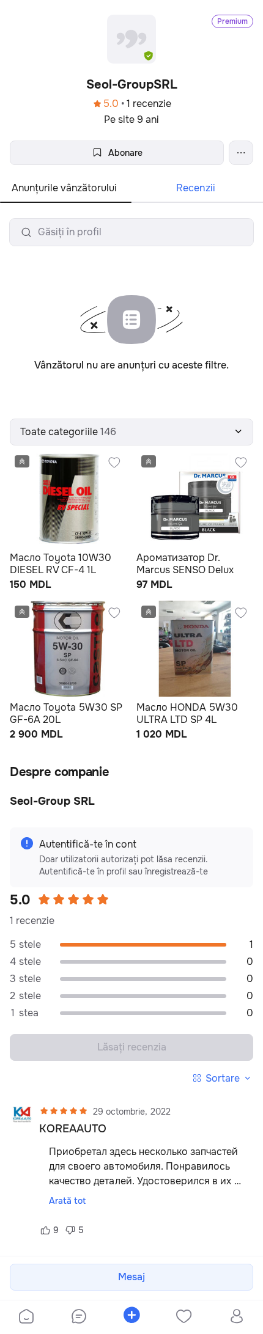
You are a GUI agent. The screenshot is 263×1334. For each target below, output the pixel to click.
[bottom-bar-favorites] (184, 1317)
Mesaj (131, 1276)
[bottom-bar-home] (26, 1317)
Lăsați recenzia (131, 1047)
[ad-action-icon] (114, 462)
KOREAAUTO (72, 1128)
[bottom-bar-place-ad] (131, 1317)
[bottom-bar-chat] (79, 1317)
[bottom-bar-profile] (237, 1317)
